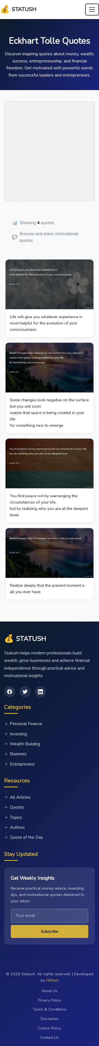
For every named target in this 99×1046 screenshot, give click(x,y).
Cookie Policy (49, 1028)
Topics (13, 817)
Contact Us (49, 1037)
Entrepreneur (19, 764)
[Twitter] (25, 691)
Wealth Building (22, 744)
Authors (14, 827)
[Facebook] (9, 691)
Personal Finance (23, 724)
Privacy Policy (49, 1000)
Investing (15, 734)
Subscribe (49, 931)
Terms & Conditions (50, 1009)
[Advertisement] (49, 151)
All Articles (17, 797)
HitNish (52, 980)
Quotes (14, 807)
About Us (49, 990)
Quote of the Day (23, 837)
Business (15, 754)
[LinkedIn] (40, 691)
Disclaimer (50, 1018)
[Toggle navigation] (92, 10)
